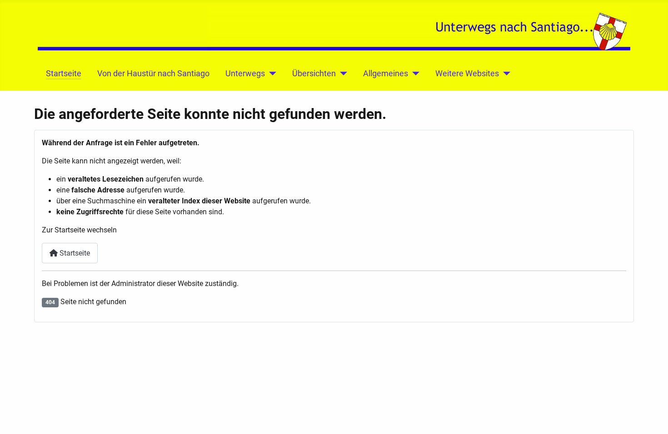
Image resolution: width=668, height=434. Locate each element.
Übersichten (314, 73)
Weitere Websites (467, 73)
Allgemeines (385, 73)
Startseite (63, 73)
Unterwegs (245, 73)
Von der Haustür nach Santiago (153, 73)
